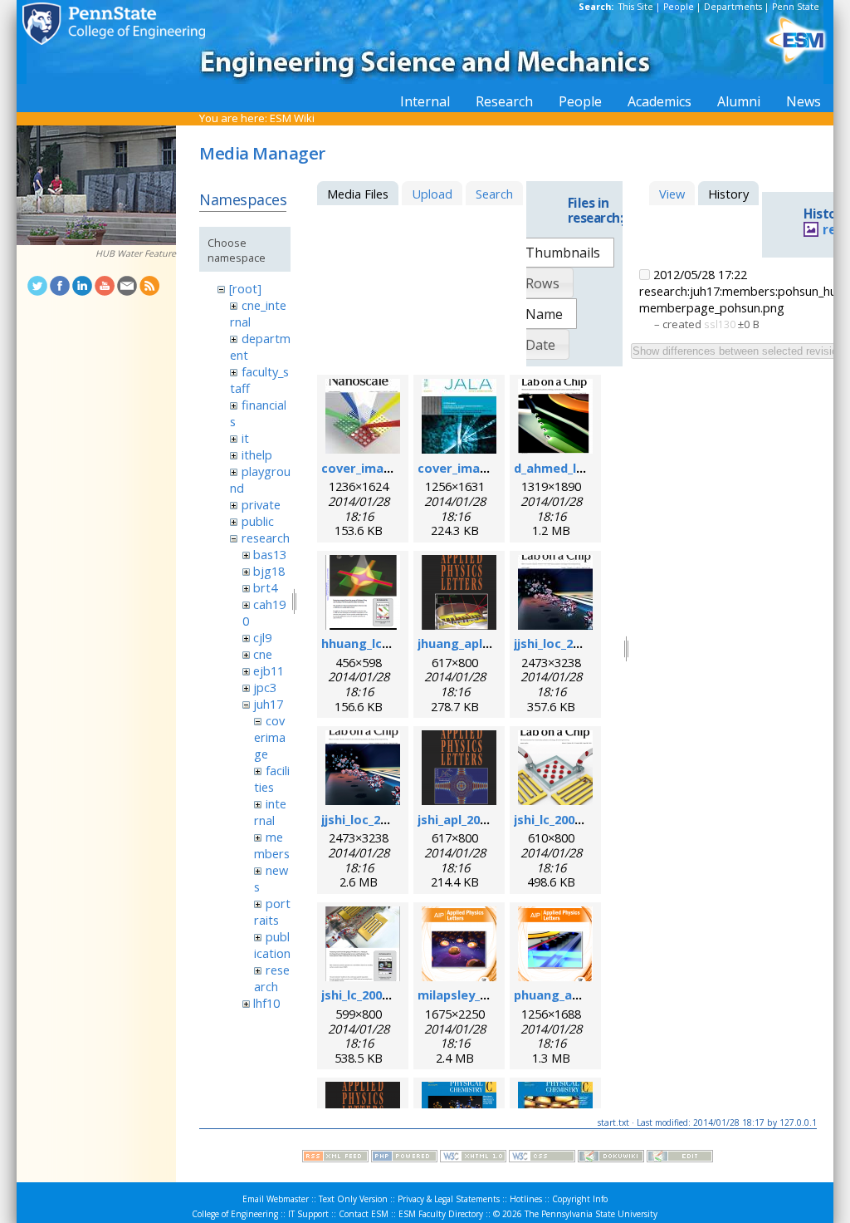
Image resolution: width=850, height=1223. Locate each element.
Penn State (795, 6)
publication (272, 944)
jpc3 (264, 687)
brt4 (265, 587)
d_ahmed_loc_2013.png (581, 467)
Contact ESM (363, 1214)
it (245, 438)
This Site (635, 6)
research (266, 537)
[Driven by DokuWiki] (611, 1158)
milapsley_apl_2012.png (487, 994)
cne (262, 654)
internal (270, 811)
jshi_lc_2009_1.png (566, 819)
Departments (733, 6)
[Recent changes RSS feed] (335, 1158)
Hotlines (526, 1199)
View (672, 193)
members (272, 845)
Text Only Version (353, 1199)
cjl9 (262, 637)
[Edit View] (680, 1158)
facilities (271, 778)
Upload (432, 193)
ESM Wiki (292, 118)
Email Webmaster (275, 1199)
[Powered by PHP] (404, 1158)
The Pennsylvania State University (591, 1214)
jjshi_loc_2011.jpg (564, 643)
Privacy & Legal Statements (449, 1199)
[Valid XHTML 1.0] (473, 1158)
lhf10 (266, 1003)
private (261, 504)
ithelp (257, 454)
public (258, 521)
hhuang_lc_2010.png (380, 643)
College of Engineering (235, 1214)
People (678, 6)
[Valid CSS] (542, 1158)
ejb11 (268, 670)
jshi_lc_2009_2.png (374, 994)
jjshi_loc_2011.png (374, 819)
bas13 (269, 554)
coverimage (270, 737)
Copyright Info (580, 1199)
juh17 (268, 703)
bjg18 (269, 570)
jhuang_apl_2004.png (479, 643)
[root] (245, 288)
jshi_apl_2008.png (469, 819)
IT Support (308, 1214)
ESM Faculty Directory (440, 1214)
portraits (272, 911)
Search (494, 193)
